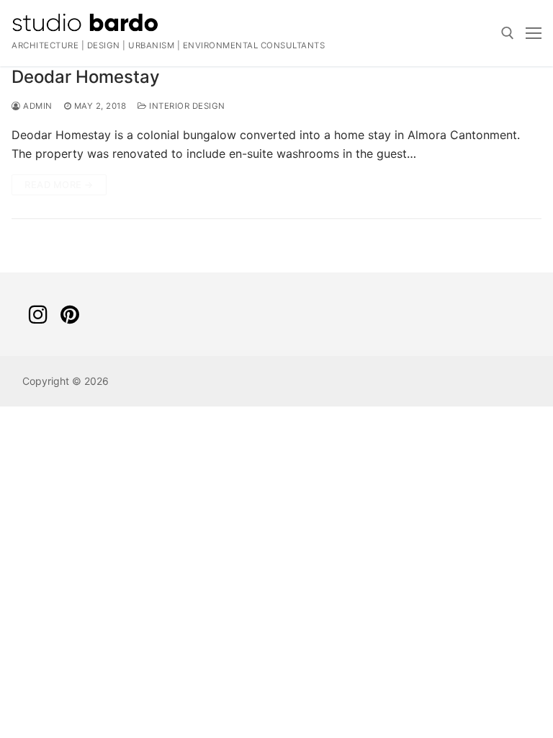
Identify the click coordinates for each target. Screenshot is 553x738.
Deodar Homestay (86, 76)
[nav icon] (533, 33)
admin (37, 106)
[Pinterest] (70, 314)
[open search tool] (507, 33)
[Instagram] (38, 314)
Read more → (59, 184)
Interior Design (186, 106)
